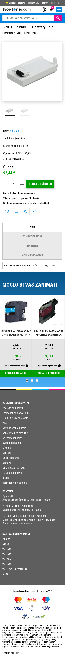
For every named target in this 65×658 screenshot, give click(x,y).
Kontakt (6, 452)
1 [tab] (27, 380)
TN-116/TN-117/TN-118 (15, 569)
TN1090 (6, 559)
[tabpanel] (16, 335)
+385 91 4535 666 (46, 519)
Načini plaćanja (10, 457)
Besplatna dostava (17, 3)
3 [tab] (37, 380)
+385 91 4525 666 (18, 519)
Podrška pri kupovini (13, 408)
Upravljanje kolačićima (14, 482)
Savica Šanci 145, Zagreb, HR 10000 (21, 509)
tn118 (5, 574)
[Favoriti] (7, 211)
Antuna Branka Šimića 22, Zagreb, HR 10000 (26, 499)
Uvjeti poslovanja (11, 442)
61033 (5, 544)
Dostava (6, 462)
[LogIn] (44, 9)
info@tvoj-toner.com (50, 3)
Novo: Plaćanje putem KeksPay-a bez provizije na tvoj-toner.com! (15, 432)
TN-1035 (7, 554)
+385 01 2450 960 (37, 516)
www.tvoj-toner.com (51, 646)
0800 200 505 (33, 3)
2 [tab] (32, 380)
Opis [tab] (32, 227)
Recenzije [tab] (32, 245)
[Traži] (58, 18)
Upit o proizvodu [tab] (32, 254)
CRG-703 (7, 539)
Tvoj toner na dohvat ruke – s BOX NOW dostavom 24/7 (16, 418)
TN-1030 (7, 549)
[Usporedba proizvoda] (16, 211)
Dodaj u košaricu (40, 184)
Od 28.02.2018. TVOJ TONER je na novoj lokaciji (13, 472)
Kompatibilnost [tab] (32, 236)
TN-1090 (7, 564)
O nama (6, 447)
